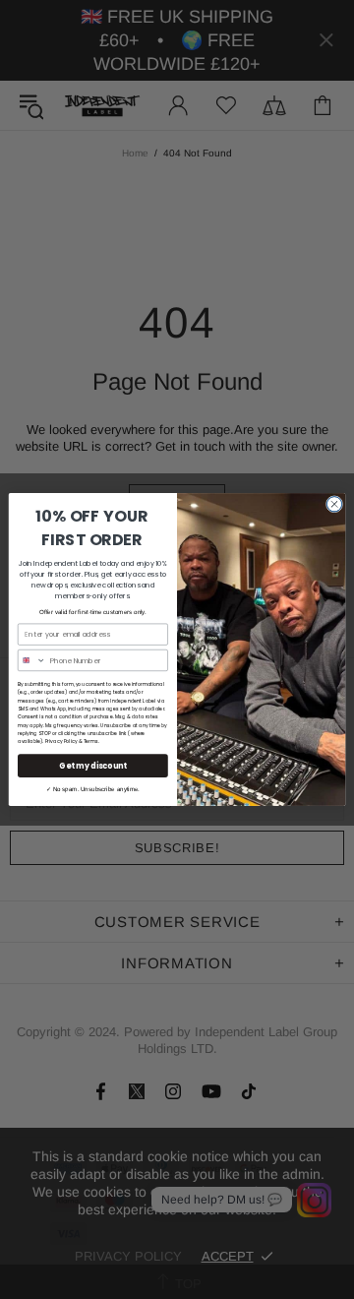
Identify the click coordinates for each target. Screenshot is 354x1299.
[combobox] (31, 660)
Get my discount (92, 765)
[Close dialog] (333, 504)
